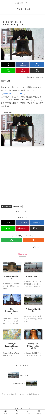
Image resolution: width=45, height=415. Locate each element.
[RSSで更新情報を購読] (33, 240)
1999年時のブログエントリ (13, 94)
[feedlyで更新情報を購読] (11, 240)
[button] (37, 70)
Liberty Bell (18, 206)
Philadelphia (7, 206)
